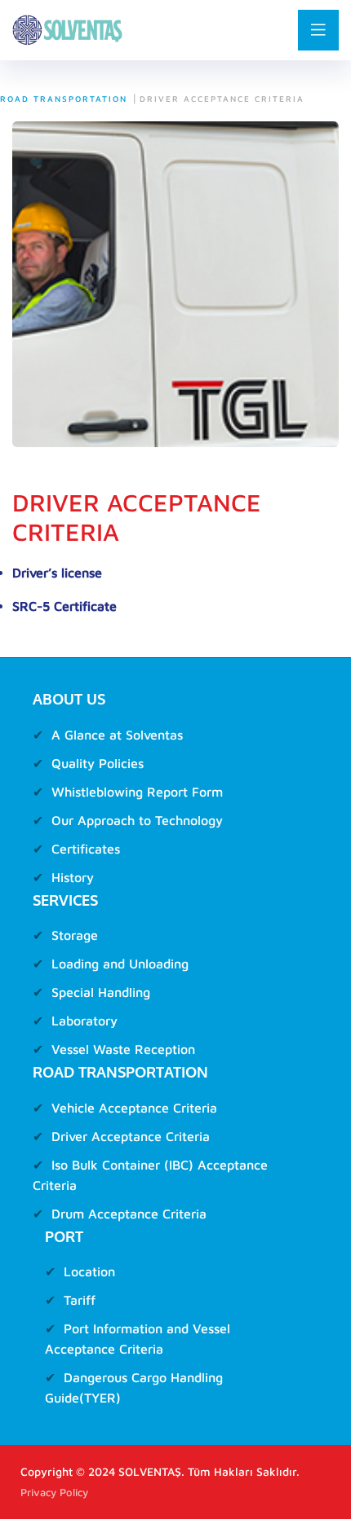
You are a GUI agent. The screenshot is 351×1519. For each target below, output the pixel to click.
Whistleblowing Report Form (137, 791)
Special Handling (100, 992)
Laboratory (84, 1020)
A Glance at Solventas (117, 734)
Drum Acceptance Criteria (129, 1213)
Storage (74, 935)
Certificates (85, 848)
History (72, 877)
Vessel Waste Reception (123, 1049)
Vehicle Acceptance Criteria (134, 1107)
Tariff (80, 1300)
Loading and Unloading (120, 963)
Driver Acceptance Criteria (130, 1136)
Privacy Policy (54, 1492)
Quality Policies (97, 763)
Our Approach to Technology (137, 820)
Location (89, 1271)
